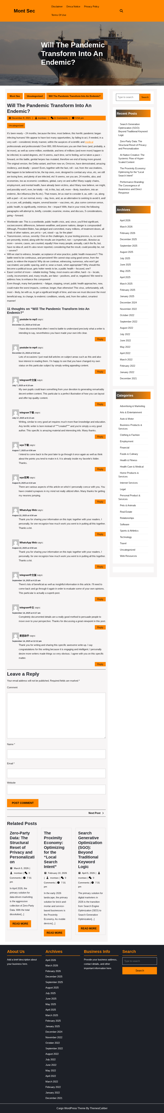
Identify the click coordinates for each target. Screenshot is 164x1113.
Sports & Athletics (129, 530)
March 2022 (126, 359)
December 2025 (128, 239)
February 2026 (127, 233)
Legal (123, 489)
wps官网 (24, 477)
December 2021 (128, 378)
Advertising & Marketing (132, 406)
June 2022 (125, 340)
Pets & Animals (128, 505)
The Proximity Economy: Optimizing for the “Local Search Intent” (132, 172)
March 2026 (126, 226)
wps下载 (24, 444)
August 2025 (126, 252)
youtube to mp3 (28, 319)
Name (11, 744)
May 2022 (125, 346)
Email (11, 763)
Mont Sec (24, 10)
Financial (124, 447)
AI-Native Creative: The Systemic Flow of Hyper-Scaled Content (131, 158)
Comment (12, 687)
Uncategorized (35, 96)
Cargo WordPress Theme (71, 1108)
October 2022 (127, 315)
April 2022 (125, 353)
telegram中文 (27, 607)
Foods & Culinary (129, 454)
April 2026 (125, 220)
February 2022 (127, 365)
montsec (42, 118)
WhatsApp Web (28, 509)
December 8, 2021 (21, 118)
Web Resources (128, 556)
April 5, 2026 (88, 873)
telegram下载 (27, 412)
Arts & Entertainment (131, 412)
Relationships (127, 518)
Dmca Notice (73, 6)
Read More (21, 924)
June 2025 (125, 264)
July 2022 (125, 334)
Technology (126, 537)
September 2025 (128, 245)
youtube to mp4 (28, 347)
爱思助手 (24, 635)
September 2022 (128, 321)
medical (89, 142)
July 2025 (125, 258)
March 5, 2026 (21, 868)
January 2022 (127, 372)
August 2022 (126, 327)
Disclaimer (57, 6)
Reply (100, 339)
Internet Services (129, 482)
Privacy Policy (91, 6)
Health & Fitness (128, 460)
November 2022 (128, 309)
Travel (123, 543)
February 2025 (127, 289)
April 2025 (125, 277)
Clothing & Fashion (130, 435)
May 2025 (125, 271)
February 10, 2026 (57, 873)
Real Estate (126, 511)
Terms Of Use (58, 15)
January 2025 (127, 296)
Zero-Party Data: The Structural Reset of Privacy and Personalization (22, 847)
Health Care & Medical (132, 466)
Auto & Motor (127, 418)
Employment (126, 441)
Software (124, 524)
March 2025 (126, 283)
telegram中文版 (28, 379)
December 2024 (128, 302)
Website (11, 782)
